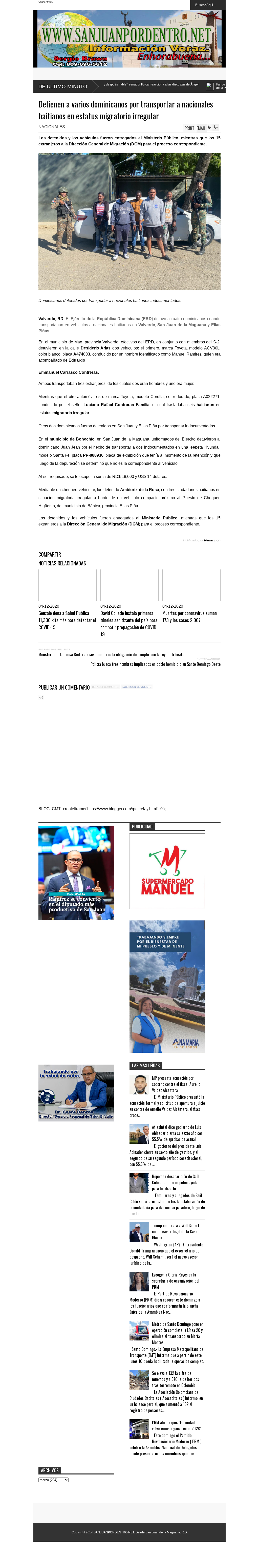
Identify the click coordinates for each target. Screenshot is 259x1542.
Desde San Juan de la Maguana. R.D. (162, 1532)
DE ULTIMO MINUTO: (63, 86)
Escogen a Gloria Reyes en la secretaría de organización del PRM (175, 1281)
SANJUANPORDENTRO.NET (114, 1532)
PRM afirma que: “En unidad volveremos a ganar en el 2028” (176, 1425)
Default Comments (105, 687)
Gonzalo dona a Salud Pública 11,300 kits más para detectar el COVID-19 (67, 619)
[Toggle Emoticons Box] (41, 697)
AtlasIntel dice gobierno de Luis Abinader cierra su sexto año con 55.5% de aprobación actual (177, 1133)
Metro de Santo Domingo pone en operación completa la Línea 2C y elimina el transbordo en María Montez (177, 1333)
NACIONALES (51, 127)
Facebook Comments (137, 687)
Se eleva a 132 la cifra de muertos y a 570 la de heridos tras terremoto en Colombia (175, 1379)
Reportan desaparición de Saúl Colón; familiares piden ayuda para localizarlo (175, 1182)
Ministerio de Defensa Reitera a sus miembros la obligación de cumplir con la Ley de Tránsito (111, 654)
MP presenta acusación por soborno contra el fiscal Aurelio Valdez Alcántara (176, 1084)
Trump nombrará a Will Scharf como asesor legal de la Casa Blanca (175, 1231)
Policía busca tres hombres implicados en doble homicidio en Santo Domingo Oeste (156, 664)
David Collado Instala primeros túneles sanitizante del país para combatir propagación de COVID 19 (128, 623)
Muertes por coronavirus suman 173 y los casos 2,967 (189, 616)
